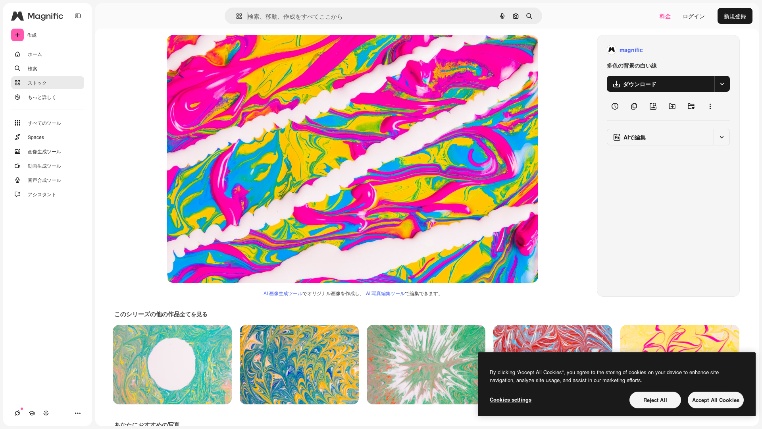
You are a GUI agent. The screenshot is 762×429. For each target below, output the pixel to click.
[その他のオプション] (710, 106)
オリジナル (221, 50)
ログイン (694, 16)
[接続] (17, 413)
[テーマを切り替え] (46, 413)
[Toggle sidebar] (77, 16)
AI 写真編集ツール (385, 293)
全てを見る (194, 314)
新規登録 (735, 16)
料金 (665, 16)
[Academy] (31, 413)
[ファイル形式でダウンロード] (722, 84)
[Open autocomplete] (236, 16)
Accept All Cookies (715, 400)
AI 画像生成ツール (283, 293)
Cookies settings (510, 399)
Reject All (655, 400)
